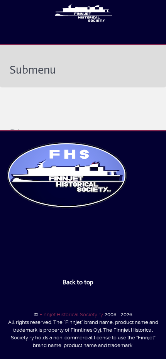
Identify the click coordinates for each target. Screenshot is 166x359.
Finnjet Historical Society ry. (72, 314)
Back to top (79, 282)
